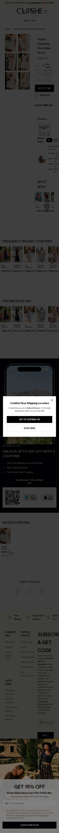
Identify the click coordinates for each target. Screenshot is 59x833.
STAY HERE (29, 428)
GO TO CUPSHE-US (29, 419)
